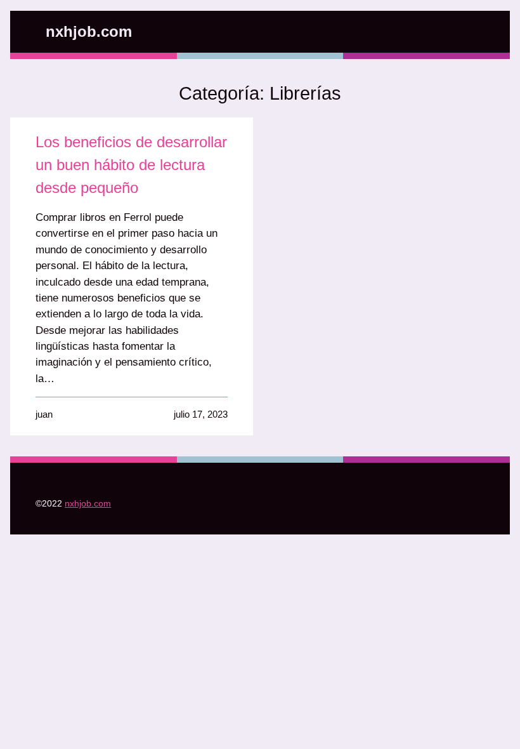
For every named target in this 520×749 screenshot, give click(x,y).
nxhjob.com (89, 31)
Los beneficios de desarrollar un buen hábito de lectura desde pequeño (131, 164)
